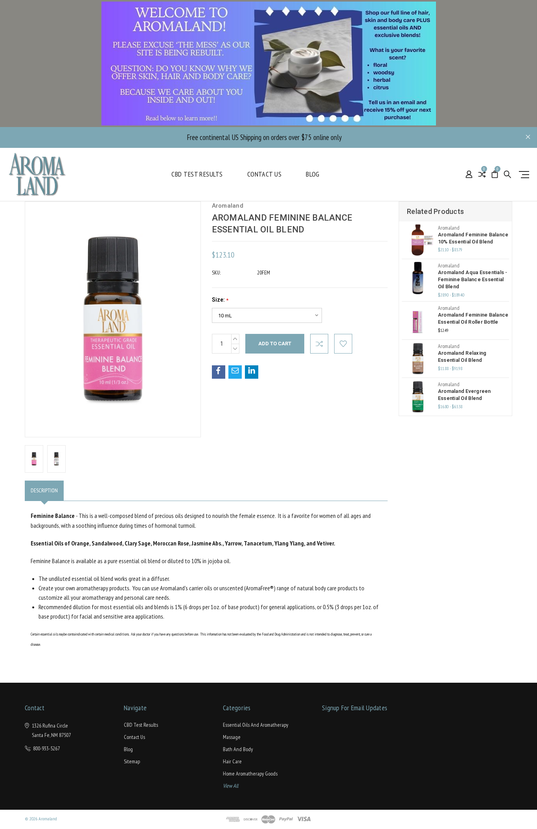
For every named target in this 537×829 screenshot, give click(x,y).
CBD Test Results (197, 174)
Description (44, 490)
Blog (313, 174)
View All (230, 785)
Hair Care (232, 761)
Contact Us (264, 174)
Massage (232, 737)
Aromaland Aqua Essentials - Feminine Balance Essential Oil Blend (473, 279)
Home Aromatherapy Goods (250, 773)
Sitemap (132, 761)
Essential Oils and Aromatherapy (255, 724)
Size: (220, 300)
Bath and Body (238, 749)
